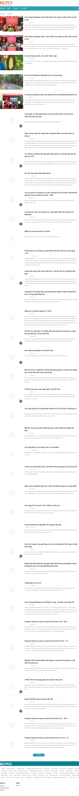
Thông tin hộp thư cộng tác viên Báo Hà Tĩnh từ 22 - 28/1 (46, 718)
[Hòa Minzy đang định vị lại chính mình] (11, 357)
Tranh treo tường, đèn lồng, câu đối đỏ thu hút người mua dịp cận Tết (51, 467)
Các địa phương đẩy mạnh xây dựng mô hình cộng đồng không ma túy (51, 95)
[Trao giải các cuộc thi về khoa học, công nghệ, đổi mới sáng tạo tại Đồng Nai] (11, 218)
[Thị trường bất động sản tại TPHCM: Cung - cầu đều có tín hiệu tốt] (11, 609)
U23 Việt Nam (71, 777)
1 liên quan (31, 78)
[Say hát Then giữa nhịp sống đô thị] (11, 180)
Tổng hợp (18, 785)
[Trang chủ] (6, 3)
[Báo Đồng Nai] (26, 78)
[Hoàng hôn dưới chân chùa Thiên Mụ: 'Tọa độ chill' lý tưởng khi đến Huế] (11, 278)
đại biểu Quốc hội (10, 768)
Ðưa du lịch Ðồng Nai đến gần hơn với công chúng (43, 75)
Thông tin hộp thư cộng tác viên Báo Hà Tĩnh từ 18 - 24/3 (46, 622)
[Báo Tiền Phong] (26, 682)
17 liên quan (32, 217)
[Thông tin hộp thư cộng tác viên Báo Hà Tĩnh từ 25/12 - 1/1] (11, 744)
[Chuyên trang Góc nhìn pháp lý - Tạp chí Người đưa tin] (26, 119)
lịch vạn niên (55, 768)
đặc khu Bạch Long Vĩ (65, 775)
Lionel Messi (9, 777)
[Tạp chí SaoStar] (27, 353)
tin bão (3, 768)
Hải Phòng (49, 773)
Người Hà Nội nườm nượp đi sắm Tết (39, 699)
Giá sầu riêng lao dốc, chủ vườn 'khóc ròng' (41, 56)
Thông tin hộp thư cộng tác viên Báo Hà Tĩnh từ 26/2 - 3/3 (46, 641)
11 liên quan (32, 469)
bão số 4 (47, 771)
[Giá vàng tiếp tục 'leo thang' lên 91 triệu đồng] (11, 454)
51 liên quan (34, 256)
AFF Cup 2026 (41, 775)
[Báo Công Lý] (26, 392)
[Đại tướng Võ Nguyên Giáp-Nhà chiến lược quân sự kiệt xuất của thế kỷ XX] (11, 24)
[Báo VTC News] (27, 508)
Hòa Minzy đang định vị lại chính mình (39, 351)
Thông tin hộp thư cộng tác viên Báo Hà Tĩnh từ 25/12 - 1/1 (47, 738)
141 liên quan (32, 392)
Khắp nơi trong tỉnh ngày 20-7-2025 (38, 311)
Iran (47, 775)
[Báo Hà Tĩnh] (27, 336)
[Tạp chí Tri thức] (26, 58)
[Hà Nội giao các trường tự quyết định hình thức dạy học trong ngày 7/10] (11, 257)
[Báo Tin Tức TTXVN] (26, 42)
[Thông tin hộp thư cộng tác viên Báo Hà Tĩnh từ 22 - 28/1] (11, 725)
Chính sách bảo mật (4, 788)
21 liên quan (31, 433)
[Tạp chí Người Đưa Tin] (26, 411)
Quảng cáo (2, 790)
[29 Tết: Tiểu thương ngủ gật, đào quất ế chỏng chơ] (11, 686)
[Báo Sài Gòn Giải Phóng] (26, 605)
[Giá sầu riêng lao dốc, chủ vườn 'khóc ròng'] (11, 62)
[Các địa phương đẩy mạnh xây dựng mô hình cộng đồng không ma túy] (11, 101)
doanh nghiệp (69, 771)
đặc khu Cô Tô (41, 773)
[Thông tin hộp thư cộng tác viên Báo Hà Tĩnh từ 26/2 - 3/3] (11, 647)
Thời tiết (62, 771)
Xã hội (34, 775)
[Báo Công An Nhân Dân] (27, 256)
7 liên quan (32, 585)
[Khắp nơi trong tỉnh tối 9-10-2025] (11, 238)
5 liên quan (31, 22)
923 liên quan (31, 138)
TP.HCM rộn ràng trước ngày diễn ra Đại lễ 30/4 (42, 389)
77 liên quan (32, 568)
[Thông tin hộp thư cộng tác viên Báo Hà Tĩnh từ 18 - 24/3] (11, 628)
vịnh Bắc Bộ (62, 768)
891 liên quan (32, 605)
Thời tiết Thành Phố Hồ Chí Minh (34, 768)
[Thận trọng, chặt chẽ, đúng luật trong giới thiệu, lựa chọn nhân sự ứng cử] (11, 140)
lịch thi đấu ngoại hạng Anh (22, 773)
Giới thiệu (2, 785)
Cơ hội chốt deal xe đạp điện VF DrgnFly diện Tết (43, 525)
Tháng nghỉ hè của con (33, 583)
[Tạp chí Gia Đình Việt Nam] (27, 585)
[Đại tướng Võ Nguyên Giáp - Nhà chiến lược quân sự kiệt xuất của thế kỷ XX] (11, 43)
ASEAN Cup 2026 (37, 777)
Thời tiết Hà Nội (12, 771)
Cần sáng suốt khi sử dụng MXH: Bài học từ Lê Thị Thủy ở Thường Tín (50, 409)
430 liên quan (31, 198)
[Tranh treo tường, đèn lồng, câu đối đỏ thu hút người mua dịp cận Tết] (11, 473)
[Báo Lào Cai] (26, 97)
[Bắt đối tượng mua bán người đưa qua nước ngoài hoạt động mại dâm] (11, 434)
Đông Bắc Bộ (29, 777)
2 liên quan (31, 97)
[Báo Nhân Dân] (26, 22)
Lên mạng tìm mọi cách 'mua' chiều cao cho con (42, 505)
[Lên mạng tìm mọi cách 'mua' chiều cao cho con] (11, 512)
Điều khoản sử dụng (4, 787)
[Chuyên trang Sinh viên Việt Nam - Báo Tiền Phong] (26, 276)
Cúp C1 (10, 775)
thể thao (55, 773)
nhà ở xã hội (17, 775)
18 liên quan (31, 488)
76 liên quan (32, 549)
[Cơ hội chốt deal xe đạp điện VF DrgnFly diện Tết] (11, 531)
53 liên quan (32, 336)
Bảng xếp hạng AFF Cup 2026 (36, 771)
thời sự (3, 777)
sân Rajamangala (54, 775)
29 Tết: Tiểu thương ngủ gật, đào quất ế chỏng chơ (44, 680)
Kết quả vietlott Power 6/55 (59, 777)
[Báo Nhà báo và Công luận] (27, 665)
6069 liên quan (35, 450)
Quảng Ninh (70, 768)
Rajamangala (4, 775)
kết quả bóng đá (47, 777)
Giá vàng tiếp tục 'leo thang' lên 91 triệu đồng (42, 447)
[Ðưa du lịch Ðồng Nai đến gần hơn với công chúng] (11, 82)
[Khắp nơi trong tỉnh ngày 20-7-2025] (11, 317)
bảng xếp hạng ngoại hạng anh (66, 773)
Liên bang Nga (54, 771)
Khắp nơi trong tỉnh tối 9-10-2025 (37, 231)
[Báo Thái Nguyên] (27, 176)
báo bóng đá (47, 768)
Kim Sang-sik (4, 773)
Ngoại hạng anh (20, 768)
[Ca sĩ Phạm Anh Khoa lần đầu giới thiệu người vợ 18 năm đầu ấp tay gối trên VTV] (11, 160)
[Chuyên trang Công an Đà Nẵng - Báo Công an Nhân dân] (26, 433)
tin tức (22, 777)
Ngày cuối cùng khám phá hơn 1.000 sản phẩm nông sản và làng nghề (50, 486)
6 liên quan (32, 375)
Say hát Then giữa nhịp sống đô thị (38, 173)
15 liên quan (32, 297)
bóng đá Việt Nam (26, 775)
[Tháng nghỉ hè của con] (11, 589)
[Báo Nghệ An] (26, 549)
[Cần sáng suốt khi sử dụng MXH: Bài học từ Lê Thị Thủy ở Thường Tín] (11, 415)
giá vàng (16, 777)
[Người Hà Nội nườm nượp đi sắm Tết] (11, 705)
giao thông (33, 773)
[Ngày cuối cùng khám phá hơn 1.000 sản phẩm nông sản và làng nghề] (11, 492)
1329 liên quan (31, 58)
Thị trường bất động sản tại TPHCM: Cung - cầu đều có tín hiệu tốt (49, 602)
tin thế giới (4, 771)
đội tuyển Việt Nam (23, 771)
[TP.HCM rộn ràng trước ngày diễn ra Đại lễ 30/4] (11, 396)
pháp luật (11, 773)
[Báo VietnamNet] (26, 159)
